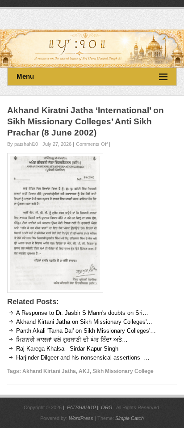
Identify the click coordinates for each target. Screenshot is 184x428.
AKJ (84, 371)
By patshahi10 (22, 144)
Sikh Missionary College (123, 371)
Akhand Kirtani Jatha (49, 371)
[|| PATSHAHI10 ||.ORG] (92, 49)
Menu (25, 76)
